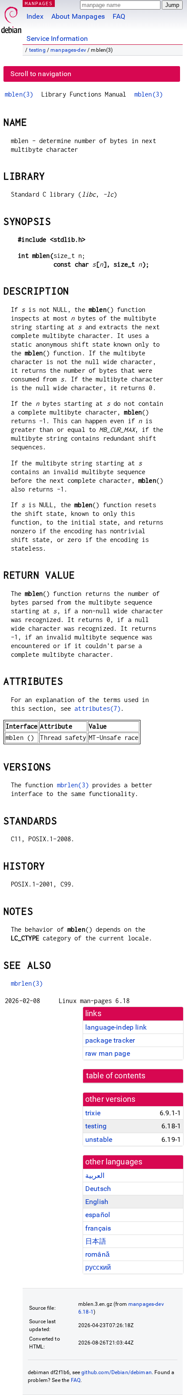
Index (35, 16)
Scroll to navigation (40, 74)
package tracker (110, 1040)
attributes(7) (97, 708)
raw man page (107, 1053)
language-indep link (116, 1027)
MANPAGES (39, 3)
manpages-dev (68, 50)
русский (98, 1267)
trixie (92, 1113)
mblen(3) (19, 94)
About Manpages (78, 16)
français (98, 1228)
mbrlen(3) (73, 785)
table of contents (116, 1075)
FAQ (119, 16)
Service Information (57, 38)
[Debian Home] (11, 17)
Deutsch (98, 1188)
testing (37, 50)
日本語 (95, 1241)
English (96, 1202)
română (97, 1254)
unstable (98, 1139)
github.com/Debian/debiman (116, 1372)
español (97, 1215)
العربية (94, 1175)
